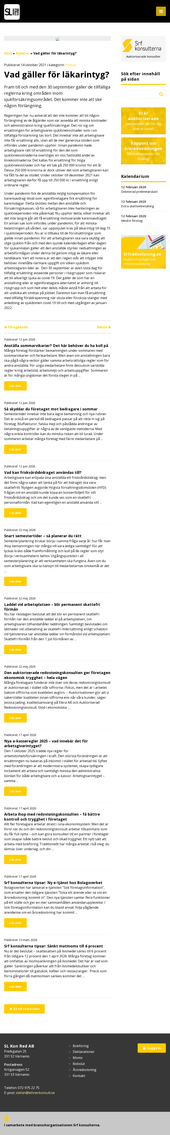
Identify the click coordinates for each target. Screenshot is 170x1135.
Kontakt (79, 1075)
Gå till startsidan (26, 1009)
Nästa (102, 327)
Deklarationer (84, 1051)
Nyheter (23, 53)
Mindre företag (133, 218)
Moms (78, 1057)
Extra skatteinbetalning (137, 203)
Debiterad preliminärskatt (139, 189)
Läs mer (15, 386)
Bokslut (79, 1063)
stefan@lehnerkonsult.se (35, 1092)
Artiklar (70, 65)
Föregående (17, 327)
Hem (8, 53)
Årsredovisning (84, 1069)
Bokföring (81, 1046)
